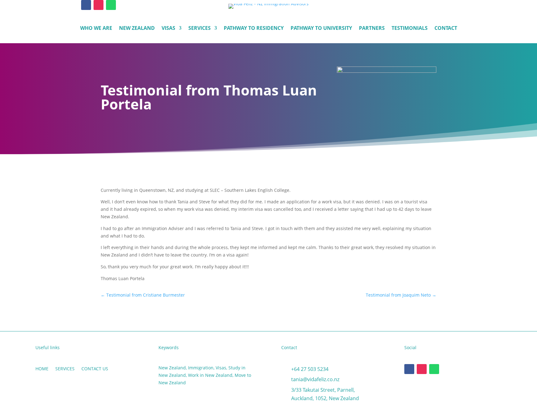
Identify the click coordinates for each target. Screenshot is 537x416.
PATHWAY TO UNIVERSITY (321, 28)
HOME (41, 369)
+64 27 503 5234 (309, 369)
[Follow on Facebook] (86, 5)
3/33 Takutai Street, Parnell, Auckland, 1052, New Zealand (325, 394)
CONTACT (445, 28)
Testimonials (410, 28)
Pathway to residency (254, 28)
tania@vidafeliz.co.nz (315, 379)
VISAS (168, 28)
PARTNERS (372, 28)
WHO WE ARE (96, 28)
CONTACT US (94, 369)
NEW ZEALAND (137, 28)
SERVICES (199, 28)
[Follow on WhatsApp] (111, 5)
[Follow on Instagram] (98, 5)
